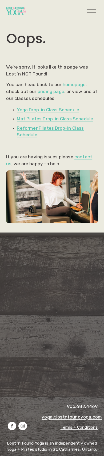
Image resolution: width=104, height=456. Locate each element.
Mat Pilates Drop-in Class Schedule (55, 118)
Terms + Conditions (79, 427)
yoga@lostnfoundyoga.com (72, 417)
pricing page (51, 91)
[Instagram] (22, 426)
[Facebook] (12, 426)
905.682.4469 (82, 406)
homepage (74, 84)
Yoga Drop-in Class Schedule (48, 109)
